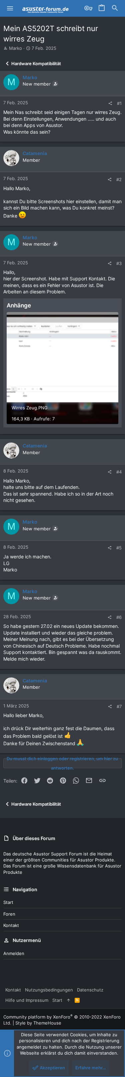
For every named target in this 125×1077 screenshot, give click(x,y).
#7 (119, 706)
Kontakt (11, 925)
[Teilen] (110, 103)
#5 (119, 547)
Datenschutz (90, 989)
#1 (119, 103)
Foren (9, 914)
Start (8, 902)
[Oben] (68, 1000)
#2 (119, 179)
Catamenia (35, 153)
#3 (119, 263)
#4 (119, 472)
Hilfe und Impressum (26, 1000)
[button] (10, 8)
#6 (119, 617)
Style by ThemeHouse (38, 1023)
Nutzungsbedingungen (49, 989)
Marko (15, 48)
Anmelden (13, 953)
